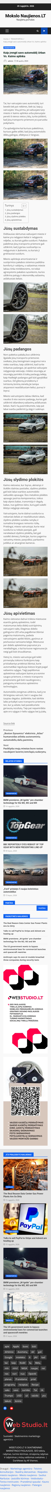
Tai (35, 1390)
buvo (25, 1346)
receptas (23, 1384)
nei (43, 1368)
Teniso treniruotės (9, 1481)
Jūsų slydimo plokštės (16, 216)
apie (7, 1346)
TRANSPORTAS (9, 48)
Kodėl (22, 1362)
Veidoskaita (37, 1478)
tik (42, 1390)
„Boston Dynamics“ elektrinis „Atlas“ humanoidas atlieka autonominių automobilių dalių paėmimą (23, 735)
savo (15, 1390)
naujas (34, 1368)
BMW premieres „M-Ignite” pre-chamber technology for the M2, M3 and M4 (25, 781)
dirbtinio (9, 1351)
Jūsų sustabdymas (15, 210)
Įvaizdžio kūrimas (20, 1478)
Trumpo (9, 1395)
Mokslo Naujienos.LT (25, 15)
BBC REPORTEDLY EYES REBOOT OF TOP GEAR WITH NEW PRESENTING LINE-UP (25, 825)
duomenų (22, 1351)
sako (7, 1390)
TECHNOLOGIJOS (12, 1231)
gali (40, 1351)
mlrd (15, 1368)
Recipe (35, 1384)
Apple (16, 1346)
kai (6, 1362)
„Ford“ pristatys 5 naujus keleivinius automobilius (25, 870)
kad (43, 1357)
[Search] (37, 31)
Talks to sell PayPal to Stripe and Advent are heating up (25, 1219)
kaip (14, 1362)
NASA (24, 1368)
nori (14, 1373)
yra (44, 1395)
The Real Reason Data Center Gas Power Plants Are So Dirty (25, 1174)
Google (8, 1357)
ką (30, 1362)
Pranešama (21, 1379)
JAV (36, 1357)
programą (10, 1384)
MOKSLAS (9, 1187)
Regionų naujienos (21, 1485)
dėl (32, 1351)
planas (8, 1379)
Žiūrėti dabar (44, 31)
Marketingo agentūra (21, 1468)
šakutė (8, 1401)
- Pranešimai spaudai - (30, 1481)
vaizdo (35, 1395)
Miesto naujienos (28, 1475)
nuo (23, 1373)
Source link (9, 723)
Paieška (9, 903)
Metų (37, 1362)
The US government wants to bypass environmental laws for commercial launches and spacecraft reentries (24, 949)
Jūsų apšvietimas (14, 220)
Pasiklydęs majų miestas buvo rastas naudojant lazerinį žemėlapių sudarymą (24, 748)
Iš (29, 1357)
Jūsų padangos (13, 213)
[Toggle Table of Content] (23, 206)
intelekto (20, 1357)
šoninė (18, 1401)
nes (6, 1373)
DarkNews (18, 1460)
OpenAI (32, 1373)
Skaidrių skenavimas (25, 1471)
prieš (33, 1379)
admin (10, 61)
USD (19, 1395)
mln (7, 1368)
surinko (26, 1390)
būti (34, 1346)
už (26, 1395)
